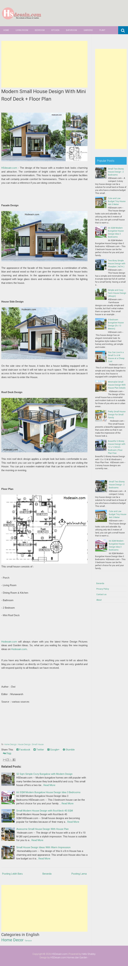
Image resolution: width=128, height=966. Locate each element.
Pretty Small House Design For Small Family (117, 414)
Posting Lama (79, 873)
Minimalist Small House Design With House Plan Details (117, 385)
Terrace (28, 940)
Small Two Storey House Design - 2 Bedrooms (116, 172)
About (99, 600)
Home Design (10, 744)
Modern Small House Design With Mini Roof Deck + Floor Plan (43, 95)
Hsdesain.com (9, 641)
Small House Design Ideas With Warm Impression (43, 847)
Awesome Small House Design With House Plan (42, 829)
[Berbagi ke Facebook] (14, 759)
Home (6, 30)
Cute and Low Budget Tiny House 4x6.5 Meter (117, 201)
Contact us (101, 594)
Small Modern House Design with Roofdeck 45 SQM (44, 810)
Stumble (70, 749)
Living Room (22, 30)
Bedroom (40, 30)
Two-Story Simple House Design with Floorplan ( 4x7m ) (116, 263)
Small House (38, 744)
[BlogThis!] (7, 759)
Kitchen (55, 30)
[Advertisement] (44, 64)
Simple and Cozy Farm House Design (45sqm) (117, 293)
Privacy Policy (102, 589)
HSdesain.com (9, 167)
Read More (49, 785)
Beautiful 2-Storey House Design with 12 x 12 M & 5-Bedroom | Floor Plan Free (116, 447)
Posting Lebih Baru (12, 873)
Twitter (40, 749)
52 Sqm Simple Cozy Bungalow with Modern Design (44, 773)
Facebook (24, 749)
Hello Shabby (89, 954)
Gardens (88, 30)
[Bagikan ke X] (10, 759)
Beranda (47, 873)
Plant (102, 30)
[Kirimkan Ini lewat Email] (4, 759)
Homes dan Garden (77, 957)
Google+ (55, 749)
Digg (8, 753)
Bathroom (71, 30)
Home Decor (12, 940)
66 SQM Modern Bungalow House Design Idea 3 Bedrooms (48, 792)
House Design (24, 744)
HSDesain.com (59, 954)
